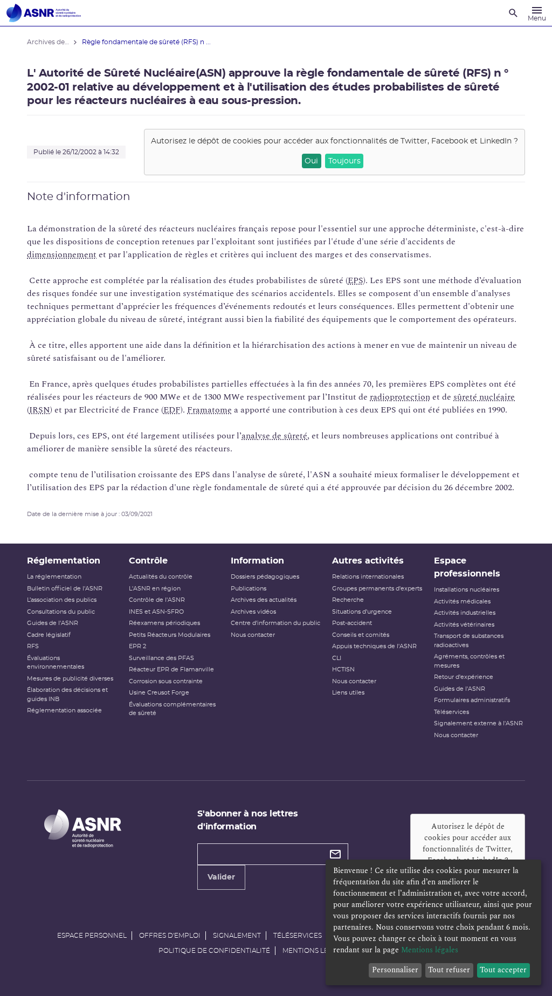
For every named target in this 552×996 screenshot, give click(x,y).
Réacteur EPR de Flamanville (171, 669)
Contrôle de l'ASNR (157, 600)
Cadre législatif (49, 635)
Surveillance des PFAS (161, 658)
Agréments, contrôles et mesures (469, 661)
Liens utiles (348, 693)
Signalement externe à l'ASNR (478, 723)
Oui (311, 161)
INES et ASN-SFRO (156, 612)
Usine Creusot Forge (159, 693)
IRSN (39, 409)
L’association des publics (61, 600)
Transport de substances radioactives (468, 640)
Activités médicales (462, 602)
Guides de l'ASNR (52, 623)
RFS (33, 646)
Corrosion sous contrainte (166, 681)
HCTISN (343, 669)
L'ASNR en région (155, 589)
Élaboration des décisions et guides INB (67, 694)
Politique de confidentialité (214, 950)
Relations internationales (368, 577)
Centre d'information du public (275, 623)
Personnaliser (395, 970)
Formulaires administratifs (472, 700)
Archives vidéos (253, 612)
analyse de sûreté (274, 435)
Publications (248, 589)
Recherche (348, 600)
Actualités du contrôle (160, 577)
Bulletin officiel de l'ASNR (64, 589)
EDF (172, 409)
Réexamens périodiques (164, 623)
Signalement (237, 935)
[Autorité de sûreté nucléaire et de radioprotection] (43, 13)
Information (257, 561)
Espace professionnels (467, 567)
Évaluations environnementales (55, 662)
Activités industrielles (464, 613)
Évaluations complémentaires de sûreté (172, 709)
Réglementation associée (64, 710)
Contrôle (148, 561)
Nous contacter (253, 635)
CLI (336, 658)
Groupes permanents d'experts (377, 589)
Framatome (209, 409)
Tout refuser (449, 970)
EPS (355, 280)
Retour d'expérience (463, 677)
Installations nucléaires (466, 590)
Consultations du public (61, 612)
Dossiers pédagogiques (265, 577)
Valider (221, 877)
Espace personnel (92, 935)
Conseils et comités (360, 635)
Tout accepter (503, 970)
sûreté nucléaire (484, 396)
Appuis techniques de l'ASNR (374, 646)
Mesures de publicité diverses (70, 679)
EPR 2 (137, 646)
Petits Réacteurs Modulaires (169, 635)
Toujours (344, 161)
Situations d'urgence (362, 612)
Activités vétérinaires (464, 625)
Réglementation (63, 561)
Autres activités (368, 561)
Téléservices (451, 712)
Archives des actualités (263, 600)
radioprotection (400, 396)
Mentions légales (315, 950)
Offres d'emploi (170, 935)
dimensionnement (61, 254)
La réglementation (54, 577)
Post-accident (352, 623)
